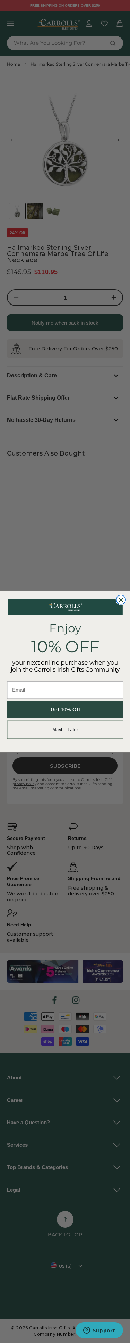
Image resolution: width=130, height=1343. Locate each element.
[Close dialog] (120, 599)
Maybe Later (65, 729)
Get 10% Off (65, 710)
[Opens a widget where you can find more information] (99, 1331)
